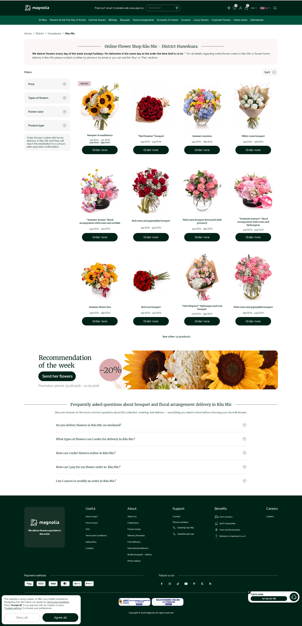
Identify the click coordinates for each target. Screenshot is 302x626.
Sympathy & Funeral (167, 20)
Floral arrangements (143, 20)
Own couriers (225, 517)
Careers (270, 516)
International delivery (137, 548)
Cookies (89, 548)
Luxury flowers (201, 20)
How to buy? (92, 523)
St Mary (43, 20)
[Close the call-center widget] (249, 592)
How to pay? (92, 516)
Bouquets (125, 20)
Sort (267, 72)
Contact (176, 516)
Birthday (113, 20)
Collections (133, 523)
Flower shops (134, 529)
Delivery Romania (136, 535)
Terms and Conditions (96, 535)
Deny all (22, 617)
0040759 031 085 (185, 527)
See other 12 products (176, 336)
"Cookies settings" (13, 608)
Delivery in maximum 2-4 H (232, 536)
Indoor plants (240, 20)
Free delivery (133, 542)
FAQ (88, 529)
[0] (235, 8)
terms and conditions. (58, 602)
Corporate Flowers (221, 20)
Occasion (186, 20)
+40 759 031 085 (269, 598)
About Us (131, 516)
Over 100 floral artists (229, 530)
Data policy (91, 542)
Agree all (60, 617)
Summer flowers (97, 20)
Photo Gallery (134, 561)
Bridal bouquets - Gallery (139, 554)
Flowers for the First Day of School (68, 20)
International (256, 20)
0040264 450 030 (185, 534)
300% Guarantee (227, 523)
